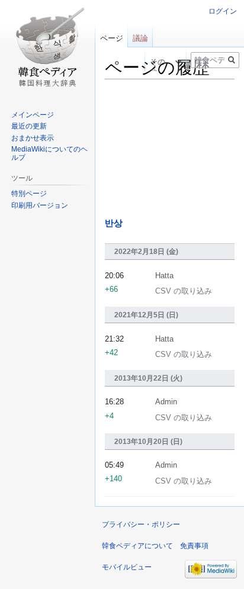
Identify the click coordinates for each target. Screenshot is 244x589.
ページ (111, 38)
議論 (140, 38)
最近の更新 (29, 126)
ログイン (222, 11)
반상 (114, 223)
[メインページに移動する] (47, 47)
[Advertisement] (170, 148)
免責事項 (194, 546)
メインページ (32, 115)
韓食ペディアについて (137, 546)
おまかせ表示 (32, 138)
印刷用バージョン (39, 205)
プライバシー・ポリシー (141, 524)
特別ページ (29, 193)
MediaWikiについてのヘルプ (49, 153)
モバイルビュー (127, 567)
